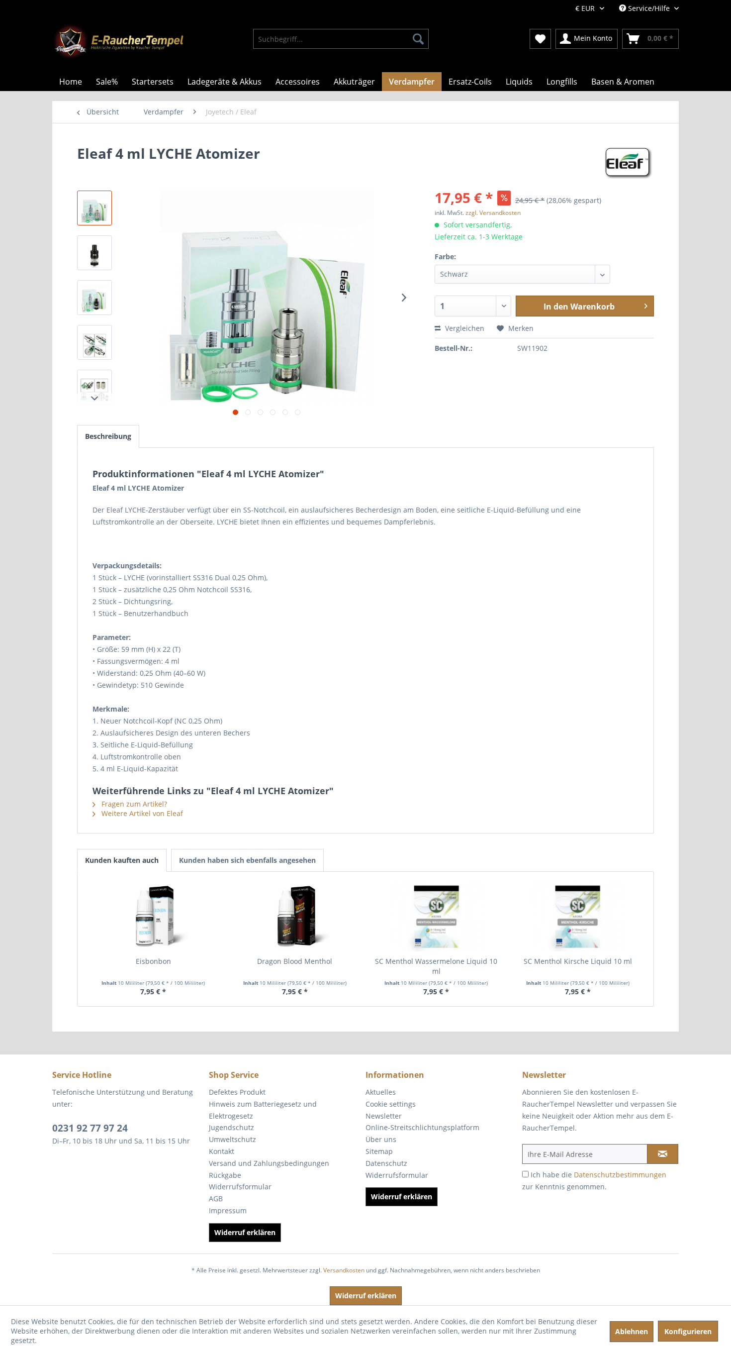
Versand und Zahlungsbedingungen (269, 1163)
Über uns (381, 1139)
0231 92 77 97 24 (90, 1128)
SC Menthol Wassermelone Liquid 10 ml (436, 966)
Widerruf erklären (244, 1232)
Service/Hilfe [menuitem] (649, 8)
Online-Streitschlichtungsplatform (422, 1127)
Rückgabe (225, 1175)
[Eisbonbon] (153, 916)
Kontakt (221, 1151)
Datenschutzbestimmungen (620, 1174)
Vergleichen (463, 328)
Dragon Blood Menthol (294, 961)
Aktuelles (381, 1092)
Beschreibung (108, 436)
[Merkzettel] (540, 39)
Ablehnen (631, 1331)
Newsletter (384, 1116)
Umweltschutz (232, 1139)
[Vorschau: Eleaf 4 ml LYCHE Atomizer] (94, 208)
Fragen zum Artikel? (133, 804)
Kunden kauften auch (122, 860)
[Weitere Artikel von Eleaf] (628, 163)
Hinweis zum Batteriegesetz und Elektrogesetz (263, 1110)
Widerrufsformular (240, 1186)
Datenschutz (386, 1163)
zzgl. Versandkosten (493, 213)
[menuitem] (341, 39)
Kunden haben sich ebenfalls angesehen (247, 860)
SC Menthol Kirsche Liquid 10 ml (578, 961)
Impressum (228, 1210)
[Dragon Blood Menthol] (295, 916)
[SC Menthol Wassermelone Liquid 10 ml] (436, 916)
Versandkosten (344, 1270)
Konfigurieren (688, 1331)
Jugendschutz (231, 1127)
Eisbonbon (153, 961)
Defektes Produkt (237, 1092)
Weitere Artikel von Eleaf (141, 813)
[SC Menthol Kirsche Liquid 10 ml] (578, 916)
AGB (216, 1198)
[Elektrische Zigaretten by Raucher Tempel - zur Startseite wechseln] (117, 42)
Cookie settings (391, 1104)
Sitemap (379, 1151)
